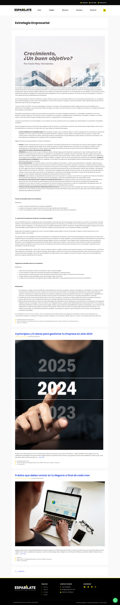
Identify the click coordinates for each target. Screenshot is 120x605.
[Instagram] (95, 587)
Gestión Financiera (44, 462)
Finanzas (19, 557)
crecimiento (30, 321)
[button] (104, 10)
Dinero (22, 559)
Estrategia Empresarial (23, 319)
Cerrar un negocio (22, 321)
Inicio (39, 10)
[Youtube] (84, 587)
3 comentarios (21, 464)
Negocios (31, 319)
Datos (18, 559)
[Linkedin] (88, 587)
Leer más (41, 457)
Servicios (79, 10)
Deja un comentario (22, 322)
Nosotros (93, 10)
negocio (60, 321)
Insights (51, 10)
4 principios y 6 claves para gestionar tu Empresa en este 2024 (53, 334)
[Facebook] (92, 587)
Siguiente (22, 571)
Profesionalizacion (73, 321)
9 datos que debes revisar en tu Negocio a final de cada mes (52, 475)
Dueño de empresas (39, 321)
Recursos (65, 10)
